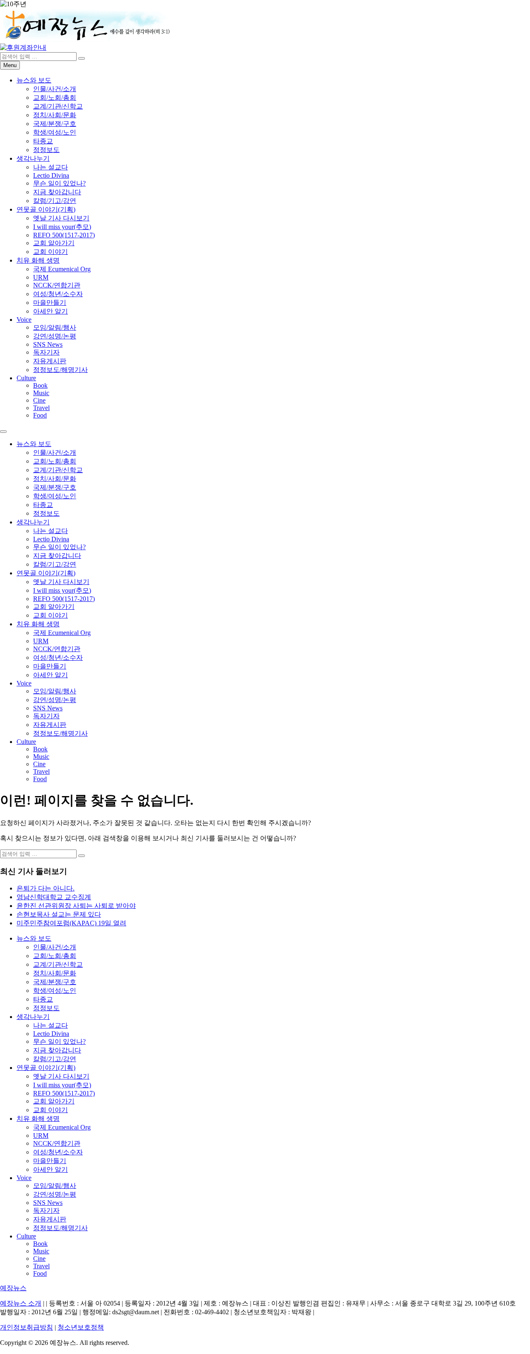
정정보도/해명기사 (60, 369)
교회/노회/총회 (54, 97)
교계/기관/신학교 (58, 106)
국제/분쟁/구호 (54, 123)
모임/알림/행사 (54, 327)
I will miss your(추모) (62, 226)
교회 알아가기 (54, 242)
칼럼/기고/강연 (54, 200)
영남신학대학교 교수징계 (54, 896)
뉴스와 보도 (34, 80)
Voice (24, 319)
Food (40, 415)
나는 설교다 (50, 167)
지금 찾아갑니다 (57, 191)
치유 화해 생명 (38, 260)
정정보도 (46, 149)
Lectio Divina (51, 175)
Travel (41, 407)
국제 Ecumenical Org (62, 269)
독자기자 (46, 352)
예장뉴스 (13, 1287)
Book (40, 385)
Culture (26, 377)
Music (41, 392)
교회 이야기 (50, 251)
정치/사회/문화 (54, 114)
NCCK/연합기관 (56, 285)
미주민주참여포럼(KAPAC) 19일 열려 (71, 923)
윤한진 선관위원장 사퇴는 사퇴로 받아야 (76, 905)
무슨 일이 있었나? (59, 183)
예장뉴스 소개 (20, 1303)
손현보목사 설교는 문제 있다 (59, 914)
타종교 (43, 141)
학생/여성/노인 (54, 132)
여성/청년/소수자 (58, 293)
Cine (39, 400)
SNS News (48, 344)
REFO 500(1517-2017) (64, 235)
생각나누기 (33, 158)
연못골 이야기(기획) (46, 209)
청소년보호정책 (81, 1327)
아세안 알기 (50, 311)
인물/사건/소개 (54, 88)
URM (40, 277)
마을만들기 (49, 302)
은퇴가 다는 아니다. (46, 888)
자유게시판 (49, 360)
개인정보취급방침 (26, 1327)
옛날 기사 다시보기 (61, 218)
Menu (10, 65)
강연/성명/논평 (54, 336)
